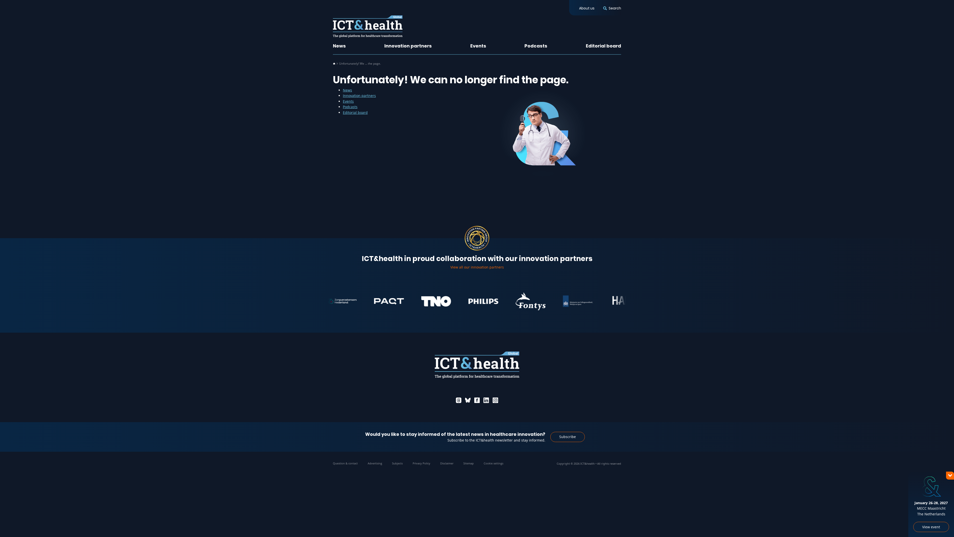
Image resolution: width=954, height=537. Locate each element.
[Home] (334, 63)
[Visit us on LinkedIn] (486, 400)
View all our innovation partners (477, 267)
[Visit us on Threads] (458, 400)
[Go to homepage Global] (367, 26)
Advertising (375, 463)
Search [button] (615, 8)
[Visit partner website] (371, 301)
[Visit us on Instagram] (495, 400)
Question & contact (345, 463)
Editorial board (603, 46)
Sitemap (468, 463)
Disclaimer (446, 463)
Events (478, 46)
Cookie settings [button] (493, 463)
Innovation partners (408, 46)
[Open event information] (941, 524)
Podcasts (535, 46)
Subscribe (567, 436)
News (339, 46)
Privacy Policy (421, 463)
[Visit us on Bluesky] (468, 400)
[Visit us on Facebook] (477, 400)
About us (587, 8)
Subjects (397, 463)
